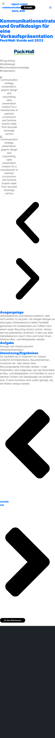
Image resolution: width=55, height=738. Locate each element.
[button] (50, 7)
